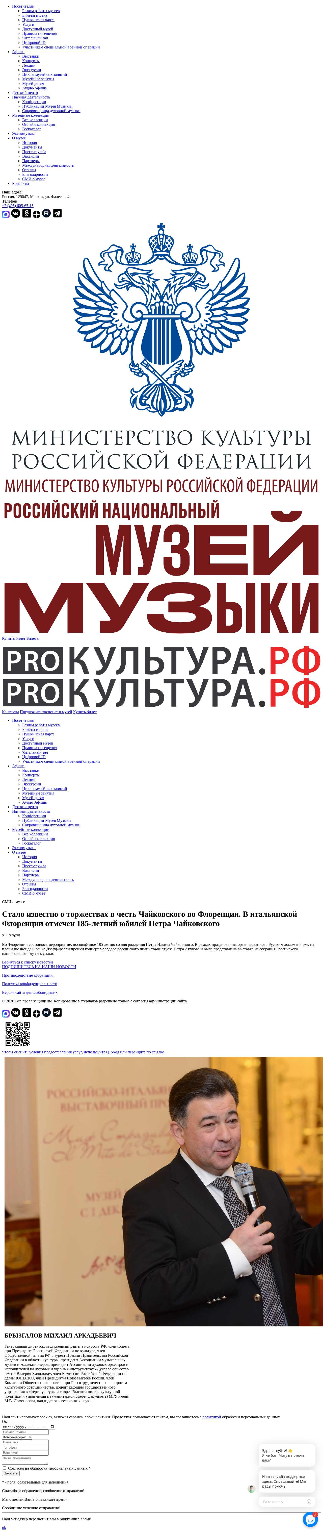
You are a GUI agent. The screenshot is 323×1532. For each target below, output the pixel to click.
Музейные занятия (38, 79)
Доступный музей (37, 29)
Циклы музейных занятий (44, 74)
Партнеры (31, 161)
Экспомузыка (24, 133)
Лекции (29, 65)
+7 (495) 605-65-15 (18, 206)
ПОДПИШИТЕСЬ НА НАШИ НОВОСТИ (39, 967)
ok (4, 1527)
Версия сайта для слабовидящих (30, 992)
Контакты (20, 183)
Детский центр (25, 92)
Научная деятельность (31, 97)
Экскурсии (31, 70)
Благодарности (35, 174)
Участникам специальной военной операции (61, 47)
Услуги (28, 24)
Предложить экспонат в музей (46, 712)
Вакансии (30, 156)
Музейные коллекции (30, 115)
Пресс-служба (34, 152)
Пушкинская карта (38, 20)
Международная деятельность (48, 165)
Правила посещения (39, 33)
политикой (211, 1417)
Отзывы (29, 170)
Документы (32, 147)
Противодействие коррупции (27, 975)
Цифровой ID (34, 42)
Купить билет (13, 638)
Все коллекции (35, 120)
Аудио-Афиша (34, 88)
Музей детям (33, 83)
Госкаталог (31, 129)
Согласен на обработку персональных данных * (49, 1468)
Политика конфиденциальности (29, 984)
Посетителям (23, 6)
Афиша (18, 52)
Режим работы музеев (41, 11)
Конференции (34, 102)
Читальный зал (35, 38)
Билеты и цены (35, 15)
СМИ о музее (33, 179)
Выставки (30, 56)
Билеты (32, 638)
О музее (19, 138)
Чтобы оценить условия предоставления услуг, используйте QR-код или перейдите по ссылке (83, 1052)
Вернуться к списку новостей (27, 962)
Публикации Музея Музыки (46, 106)
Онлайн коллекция (38, 124)
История (29, 142)
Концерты (31, 61)
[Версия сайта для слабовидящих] (101, 712)
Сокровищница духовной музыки (51, 111)
